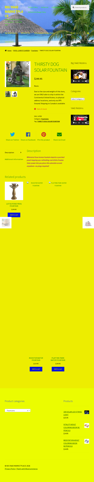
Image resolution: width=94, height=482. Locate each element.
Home (9, 50)
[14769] (14, 94)
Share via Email (59, 140)
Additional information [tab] (14, 159)
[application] (80, 76)
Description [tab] (9, 152)
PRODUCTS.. (25, 33)
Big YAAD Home (11, 33)
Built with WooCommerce (27, 469)
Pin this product (43, 140)
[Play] (74, 81)
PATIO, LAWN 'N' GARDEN (21, 50)
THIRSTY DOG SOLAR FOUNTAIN (48, 121)
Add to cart (14, 215)
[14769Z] (8, 94)
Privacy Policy (33, 7)
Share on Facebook (28, 140)
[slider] (79, 81)
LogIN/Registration (57, 7)
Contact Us (44, 7)
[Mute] (86, 81)
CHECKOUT (9, 42)
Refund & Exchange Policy (37, 12)
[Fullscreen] (88, 81)
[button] (80, 76)
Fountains (34, 50)
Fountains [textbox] (17, 410)
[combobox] (17, 410)
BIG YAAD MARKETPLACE (14, 11)
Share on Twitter (12, 140)
